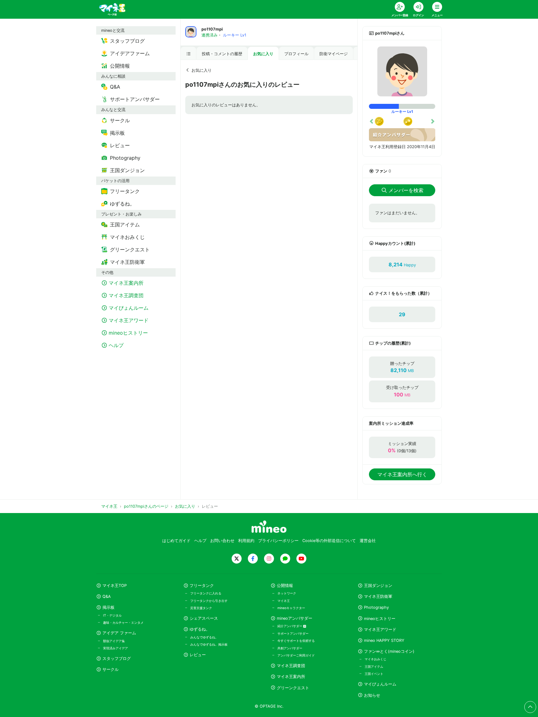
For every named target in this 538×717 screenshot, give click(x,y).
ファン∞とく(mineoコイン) (389, 651)
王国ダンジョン (378, 585)
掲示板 (108, 607)
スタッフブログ (116, 658)
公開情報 (285, 585)
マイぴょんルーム (380, 684)
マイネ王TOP (114, 585)
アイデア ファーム (119, 633)
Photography (376, 607)
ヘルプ (200, 540)
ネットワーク (286, 593)
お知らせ (372, 695)
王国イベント (374, 674)
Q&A (106, 596)
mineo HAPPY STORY (384, 640)
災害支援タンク (201, 608)
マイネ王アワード (380, 629)
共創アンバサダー (289, 648)
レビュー (198, 654)
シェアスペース (204, 618)
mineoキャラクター (291, 608)
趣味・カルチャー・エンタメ (123, 622)
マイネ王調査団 (291, 665)
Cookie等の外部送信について (329, 540)
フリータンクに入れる (205, 593)
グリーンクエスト (293, 688)
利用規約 (246, 540)
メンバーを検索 (406, 190)
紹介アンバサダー (290, 626)
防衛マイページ (333, 53)
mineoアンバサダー (294, 618)
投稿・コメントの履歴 (222, 53)
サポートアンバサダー (293, 633)
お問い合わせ (222, 540)
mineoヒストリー (379, 618)
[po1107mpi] (402, 71)
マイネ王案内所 (291, 676)
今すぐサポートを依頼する (296, 640)
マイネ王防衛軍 (378, 596)
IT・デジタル (112, 615)
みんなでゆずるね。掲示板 (209, 644)
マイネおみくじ (375, 659)
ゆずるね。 (200, 629)
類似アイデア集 (114, 641)
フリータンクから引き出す (209, 601)
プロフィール (296, 53)
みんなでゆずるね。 (204, 637)
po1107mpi (212, 29)
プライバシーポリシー (278, 540)
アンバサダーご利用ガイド (296, 655)
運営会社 (368, 540)
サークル (110, 669)
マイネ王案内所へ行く (402, 474)
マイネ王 (283, 601)
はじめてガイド (176, 540)
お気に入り (263, 53)
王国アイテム (374, 666)
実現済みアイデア (115, 648)
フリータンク (202, 585)
